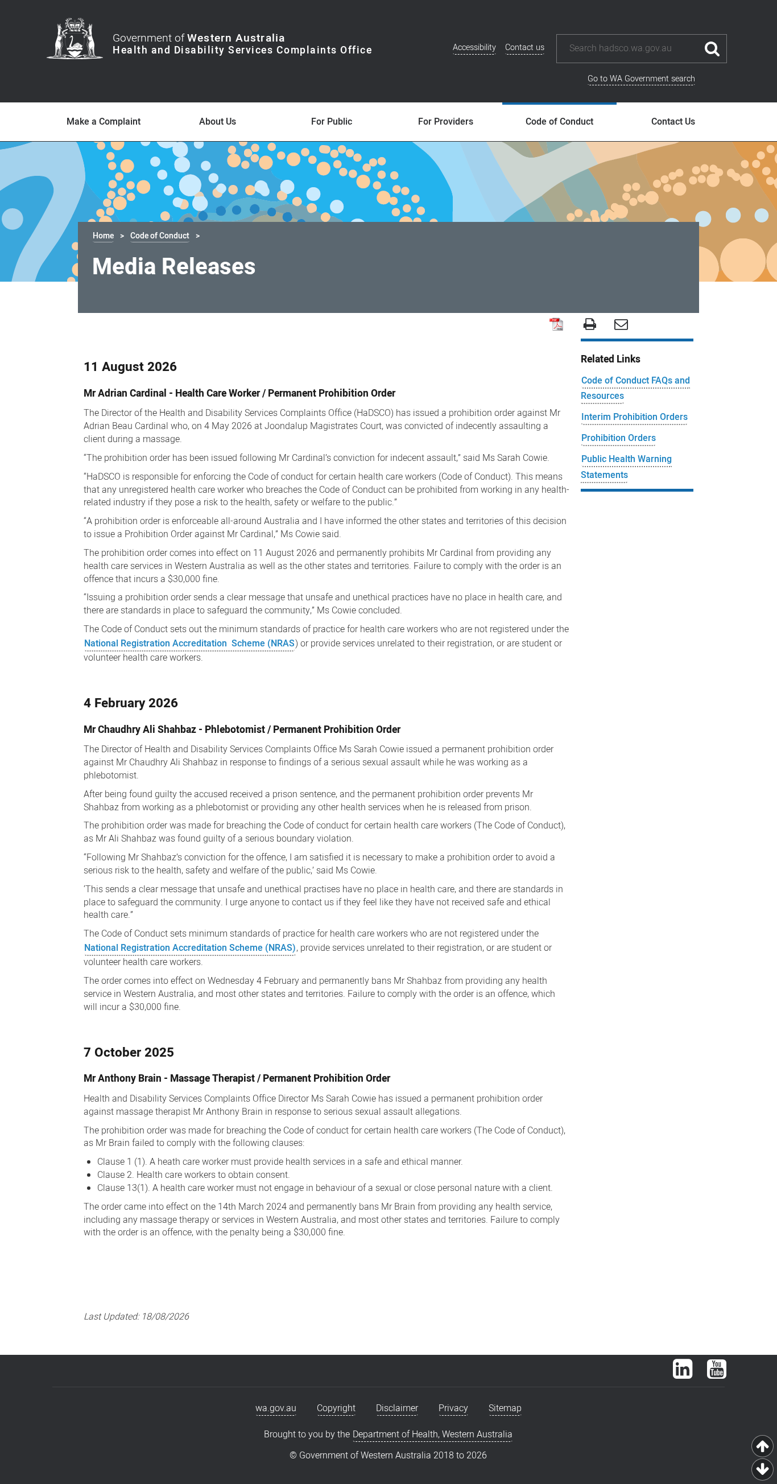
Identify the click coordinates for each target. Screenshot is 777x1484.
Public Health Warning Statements (626, 466)
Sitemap (505, 1408)
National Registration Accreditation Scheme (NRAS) (190, 948)
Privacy (453, 1408)
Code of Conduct (559, 122)
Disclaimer (397, 1408)
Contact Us (673, 122)
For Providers (445, 122)
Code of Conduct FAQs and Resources (635, 388)
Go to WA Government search (641, 79)
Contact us (524, 47)
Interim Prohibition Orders (634, 417)
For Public (331, 122)
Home (103, 236)
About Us (217, 122)
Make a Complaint (103, 122)
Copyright (336, 1408)
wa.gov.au (275, 1408)
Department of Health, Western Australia (433, 1434)
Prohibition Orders (618, 438)
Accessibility (474, 47)
